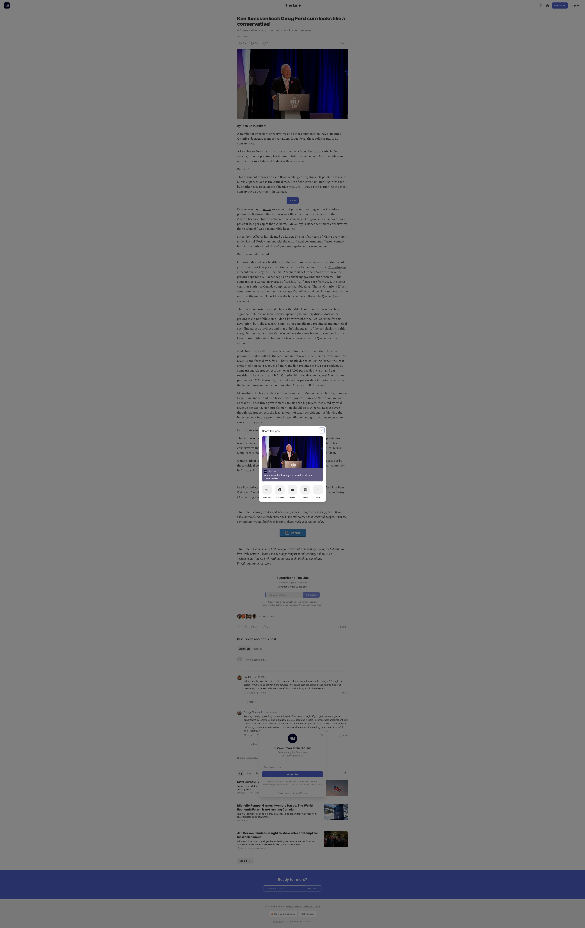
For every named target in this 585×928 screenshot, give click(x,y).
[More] (318, 490)
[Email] (292, 490)
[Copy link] (267, 490)
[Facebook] (280, 490)
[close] (321, 430)
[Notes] (305, 490)
